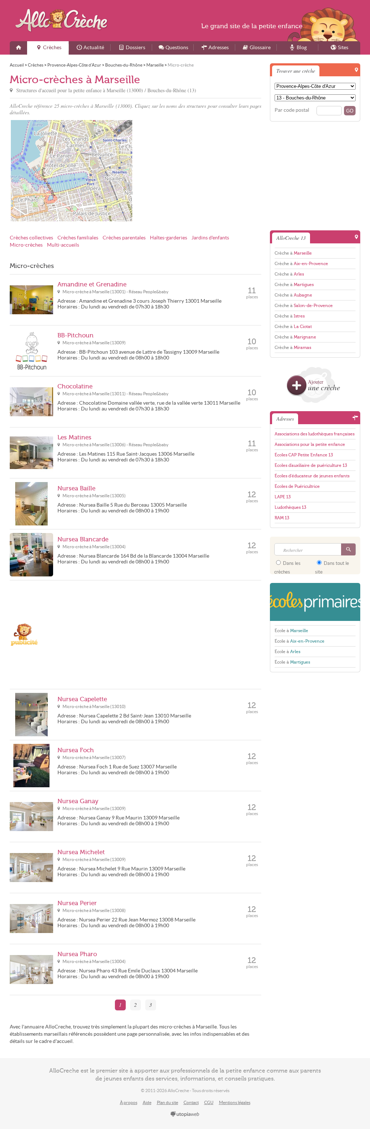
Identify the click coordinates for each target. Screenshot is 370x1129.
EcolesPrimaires (315, 602)
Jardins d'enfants (210, 237)
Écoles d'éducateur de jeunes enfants (312, 475)
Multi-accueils (63, 245)
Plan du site (167, 1102)
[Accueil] (18, 48)
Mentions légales (234, 1102)
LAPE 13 (283, 496)
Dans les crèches (287, 566)
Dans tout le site (332, 566)
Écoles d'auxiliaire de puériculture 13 (311, 465)
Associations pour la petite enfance (310, 444)
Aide (147, 1102)
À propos (128, 1102)
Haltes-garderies (168, 237)
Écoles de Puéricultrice (297, 486)
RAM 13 (282, 517)
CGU (209, 1102)
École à (291, 630)
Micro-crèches (26, 245)
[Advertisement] (199, 170)
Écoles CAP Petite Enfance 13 (304, 454)
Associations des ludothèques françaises (314, 433)
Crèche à (293, 253)
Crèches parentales (124, 237)
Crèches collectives (31, 237)
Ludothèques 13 (290, 507)
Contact (191, 1102)
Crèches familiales (77, 237)
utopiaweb (185, 1114)
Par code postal (292, 110)
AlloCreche (63, 20)
